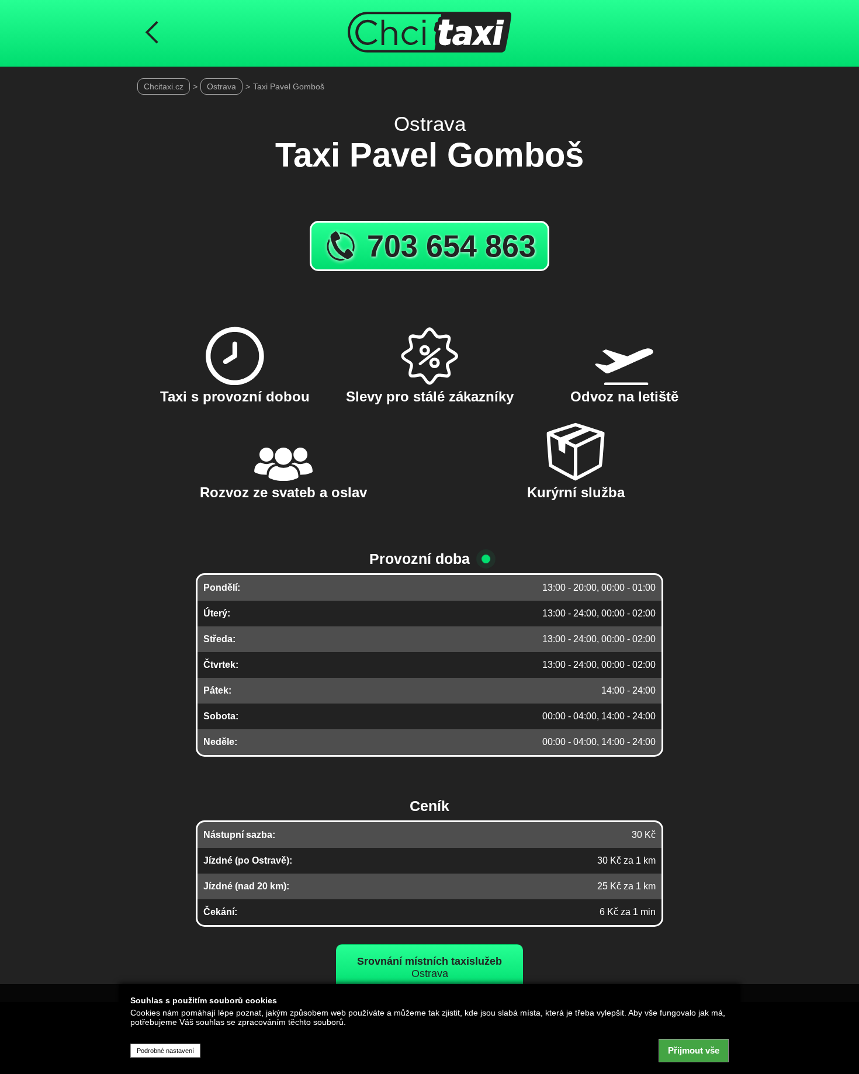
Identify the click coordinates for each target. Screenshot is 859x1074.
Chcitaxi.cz (163, 86)
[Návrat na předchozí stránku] (152, 33)
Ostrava (221, 86)
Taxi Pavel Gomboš (288, 86)
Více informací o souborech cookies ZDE (205, 1034)
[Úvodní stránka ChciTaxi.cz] (429, 33)
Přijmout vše (693, 1050)
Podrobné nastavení (165, 1050)
